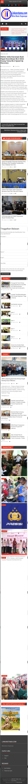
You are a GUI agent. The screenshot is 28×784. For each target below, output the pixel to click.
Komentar (3, 238)
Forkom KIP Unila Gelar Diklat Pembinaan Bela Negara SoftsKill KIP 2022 (13, 126)
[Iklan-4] (5, 331)
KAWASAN (4, 677)
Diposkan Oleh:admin (6, 68)
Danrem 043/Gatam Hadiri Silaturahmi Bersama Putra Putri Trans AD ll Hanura (12, 192)
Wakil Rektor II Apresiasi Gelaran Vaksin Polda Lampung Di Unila (15, 132)
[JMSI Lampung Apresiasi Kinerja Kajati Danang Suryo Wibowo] (14, 368)
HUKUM (4, 376)
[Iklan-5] (5, 339)
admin (13, 168)
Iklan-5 (12, 338)
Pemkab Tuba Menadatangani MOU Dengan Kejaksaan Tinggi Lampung (18, 298)
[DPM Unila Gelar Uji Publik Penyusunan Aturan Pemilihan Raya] (14, 206)
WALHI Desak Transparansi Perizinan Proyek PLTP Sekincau (17, 428)
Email (2, 259)
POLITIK (3, 51)
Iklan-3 (12, 322)
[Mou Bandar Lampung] (5, 307)
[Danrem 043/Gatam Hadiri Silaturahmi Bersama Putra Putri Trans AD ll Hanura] (14, 180)
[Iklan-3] (5, 323)
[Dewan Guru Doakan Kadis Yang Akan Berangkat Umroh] (5, 348)
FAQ (5, 759)
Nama (2, 253)
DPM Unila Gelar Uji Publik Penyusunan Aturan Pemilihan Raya (12, 218)
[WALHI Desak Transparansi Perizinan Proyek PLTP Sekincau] (5, 427)
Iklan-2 (12, 314)
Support (6, 757)
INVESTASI (4, 533)
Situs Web (3, 265)
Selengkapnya (4, 397)
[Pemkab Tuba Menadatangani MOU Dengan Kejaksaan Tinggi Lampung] (5, 297)
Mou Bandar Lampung (16, 306)
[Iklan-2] (5, 315)
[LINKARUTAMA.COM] (2, 24)
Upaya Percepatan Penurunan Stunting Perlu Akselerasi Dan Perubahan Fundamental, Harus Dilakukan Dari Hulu (14, 165)
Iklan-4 (12, 330)
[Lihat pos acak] (25, 24)
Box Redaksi (7, 770)
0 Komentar (16, 68)
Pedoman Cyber (8, 772)
